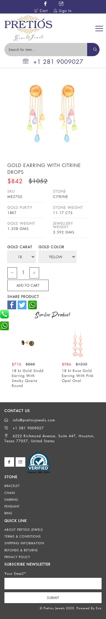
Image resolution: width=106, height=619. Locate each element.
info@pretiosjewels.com (33, 420)
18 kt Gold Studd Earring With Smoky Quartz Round (28, 378)
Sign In (64, 10)
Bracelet (12, 486)
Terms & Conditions (22, 536)
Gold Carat (19, 246)
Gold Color (51, 246)
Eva (99, 608)
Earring (11, 500)
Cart (43, 10)
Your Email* (15, 573)
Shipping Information (24, 543)
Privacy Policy (17, 557)
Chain (9, 493)
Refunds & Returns (21, 550)
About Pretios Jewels (23, 530)
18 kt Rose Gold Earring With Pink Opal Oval (78, 375)
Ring (8, 513)
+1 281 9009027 (58, 62)
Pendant (12, 506)
